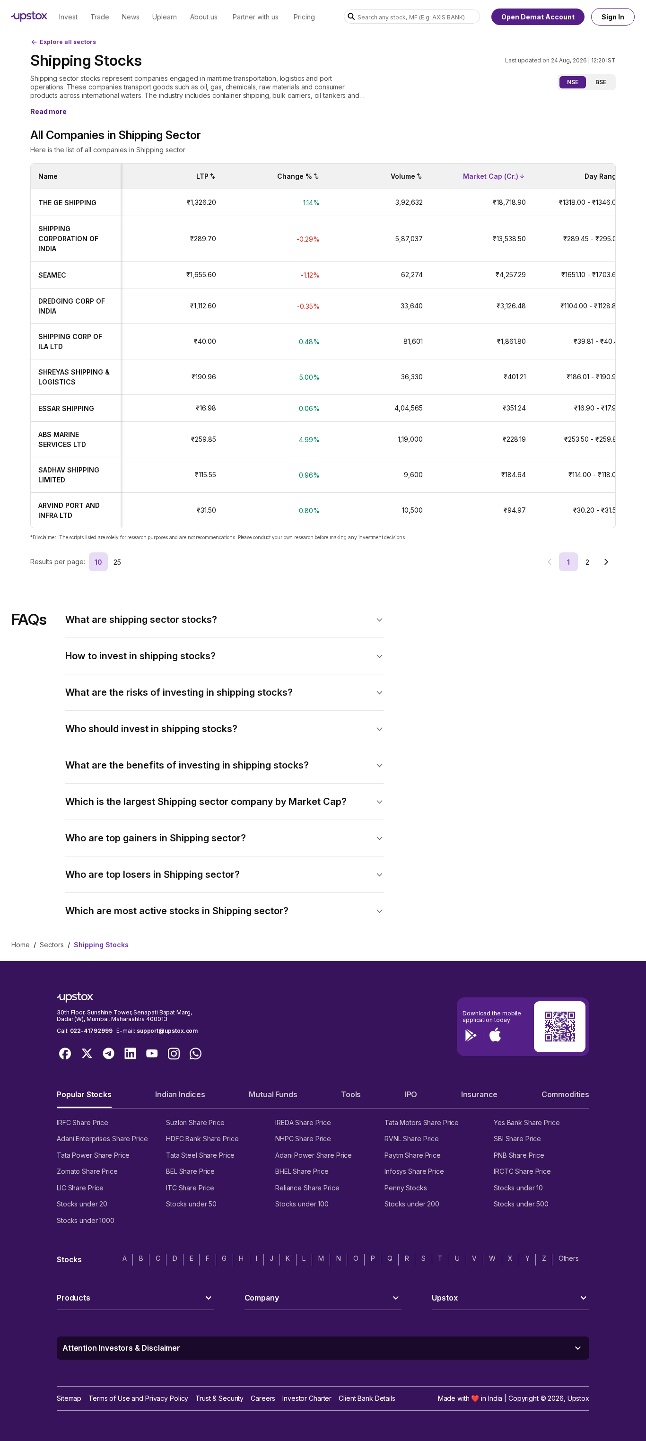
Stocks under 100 (302, 1204)
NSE (572, 82)
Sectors (52, 945)
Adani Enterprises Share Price (102, 1139)
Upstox (578, 1398)
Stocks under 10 (518, 1188)
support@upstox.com (167, 1030)
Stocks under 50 (191, 1204)
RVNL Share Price (411, 1139)
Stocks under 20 (82, 1204)
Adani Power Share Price (313, 1155)
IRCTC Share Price (522, 1171)
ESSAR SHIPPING (66, 408)
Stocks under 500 (521, 1204)
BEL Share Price (190, 1171)
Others (569, 1258)
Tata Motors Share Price (421, 1122)
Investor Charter (307, 1398)
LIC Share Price (80, 1188)
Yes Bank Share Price (527, 1122)
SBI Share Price (517, 1139)
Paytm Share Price (412, 1155)
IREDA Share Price (303, 1122)
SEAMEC (52, 275)
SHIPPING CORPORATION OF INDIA (68, 239)
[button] (224, 619)
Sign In (613, 17)
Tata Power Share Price (93, 1155)
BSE (600, 82)
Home (20, 945)
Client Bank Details (367, 1398)
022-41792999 (91, 1030)
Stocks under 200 (411, 1204)
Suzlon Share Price (195, 1122)
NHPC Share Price (303, 1139)
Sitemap (69, 1398)
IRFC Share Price (82, 1122)
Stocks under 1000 (85, 1220)
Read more (48, 111)
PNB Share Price (519, 1155)
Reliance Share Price (307, 1188)
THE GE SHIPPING (67, 203)
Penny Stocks (405, 1188)
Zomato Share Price (87, 1171)
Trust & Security (219, 1398)
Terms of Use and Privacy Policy (138, 1398)
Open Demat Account (538, 17)
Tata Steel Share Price (200, 1155)
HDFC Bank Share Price (202, 1139)
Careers (263, 1398)
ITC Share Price (190, 1188)
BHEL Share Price (302, 1171)
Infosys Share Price (414, 1171)
